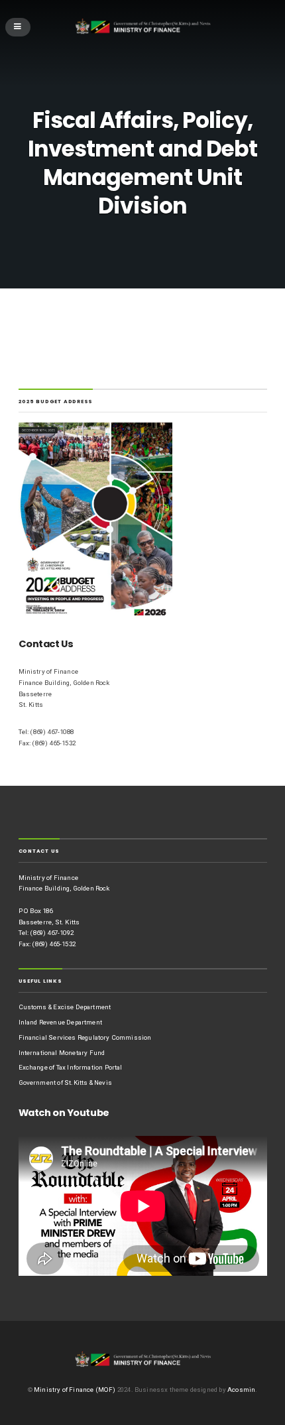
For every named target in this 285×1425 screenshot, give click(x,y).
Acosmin (241, 1389)
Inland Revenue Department (60, 1022)
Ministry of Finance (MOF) (74, 1389)
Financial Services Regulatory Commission (85, 1037)
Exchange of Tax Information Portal (71, 1067)
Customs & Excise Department (65, 1007)
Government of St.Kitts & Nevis (65, 1082)
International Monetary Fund (62, 1052)
